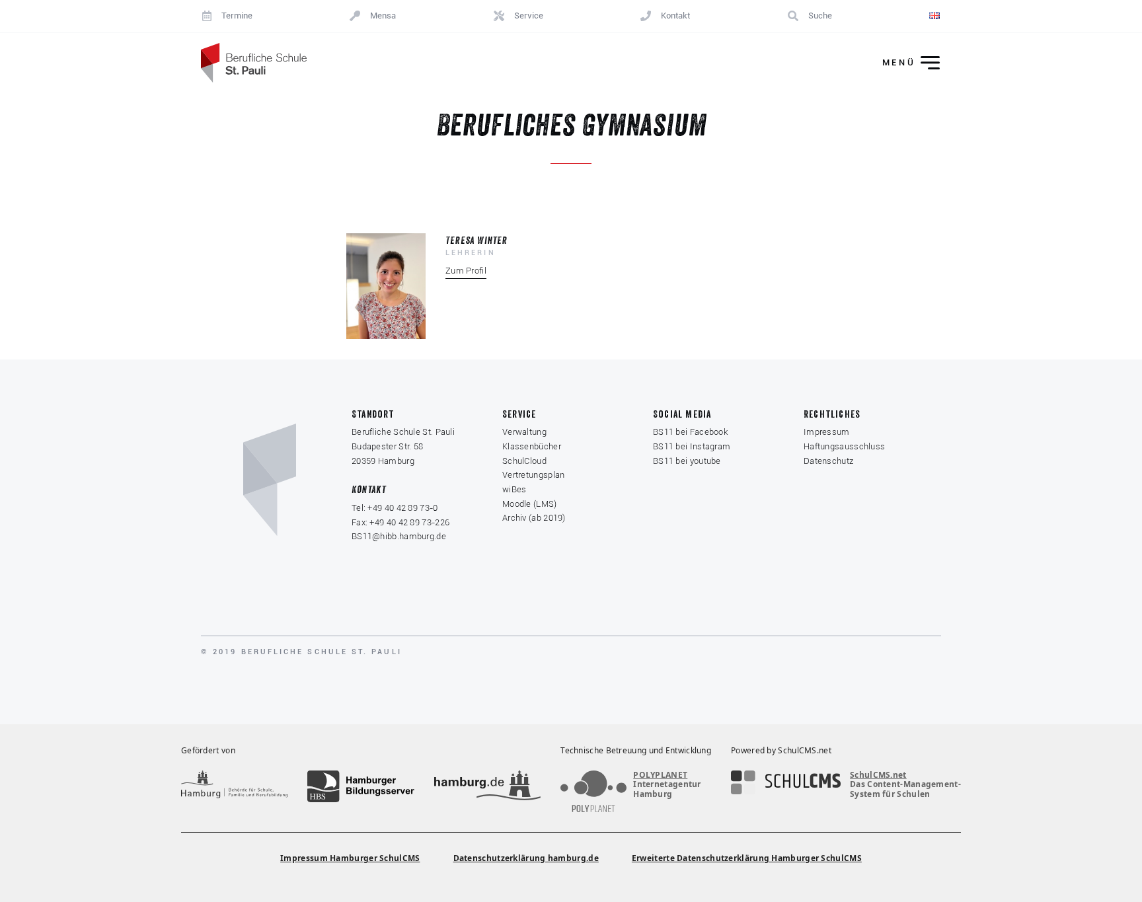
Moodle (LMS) (529, 504)
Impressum (827, 432)
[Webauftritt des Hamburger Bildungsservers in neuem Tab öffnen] (360, 786)
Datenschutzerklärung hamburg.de (526, 858)
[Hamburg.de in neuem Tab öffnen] (487, 786)
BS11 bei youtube (687, 461)
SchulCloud (524, 461)
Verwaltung (524, 432)
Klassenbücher (531, 446)
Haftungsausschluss (844, 446)
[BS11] (254, 63)
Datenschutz (828, 461)
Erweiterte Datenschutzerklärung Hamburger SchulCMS (747, 858)
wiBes (514, 489)
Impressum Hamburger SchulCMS (350, 858)
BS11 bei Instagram (691, 446)
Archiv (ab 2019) (534, 518)
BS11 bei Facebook (690, 432)
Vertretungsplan (533, 475)
